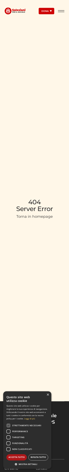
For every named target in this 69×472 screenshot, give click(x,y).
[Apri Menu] (61, 11)
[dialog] (27, 430)
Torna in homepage (34, 216)
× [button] (48, 395)
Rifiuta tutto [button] (38, 457)
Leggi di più (29, 418)
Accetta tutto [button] (17, 457)
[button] (27, 464)
